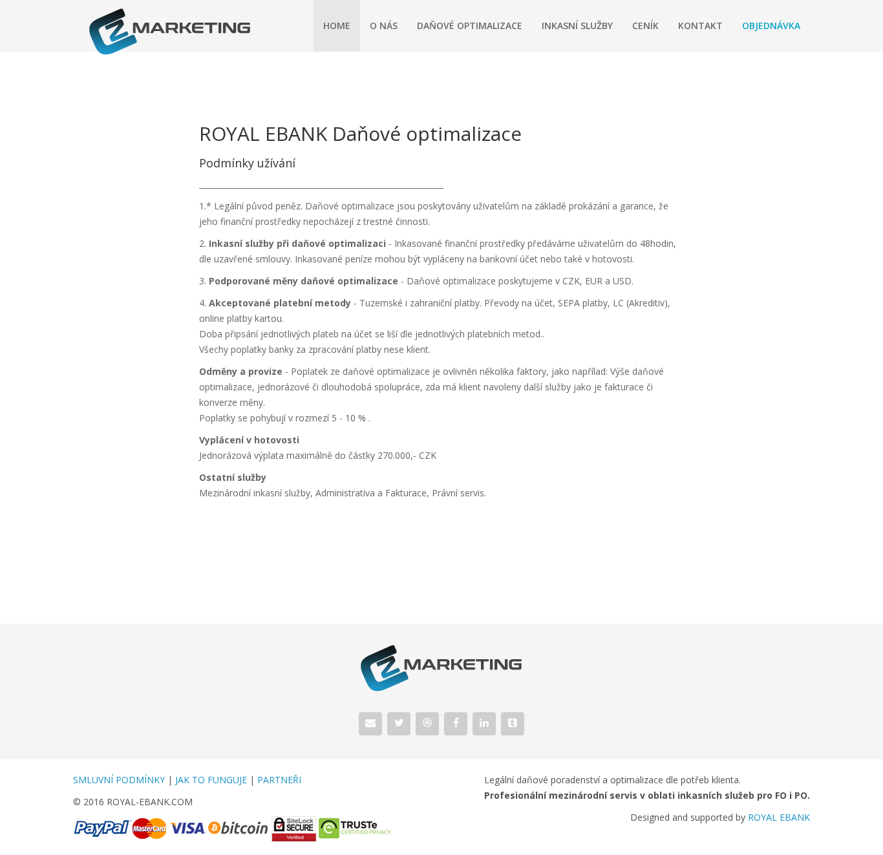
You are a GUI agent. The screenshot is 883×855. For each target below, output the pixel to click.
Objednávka (771, 25)
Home (336, 25)
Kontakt (700, 25)
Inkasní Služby (577, 25)
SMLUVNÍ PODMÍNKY (119, 780)
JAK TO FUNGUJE (211, 780)
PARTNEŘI (279, 780)
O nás (384, 25)
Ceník (645, 25)
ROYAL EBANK (779, 817)
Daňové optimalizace (469, 25)
